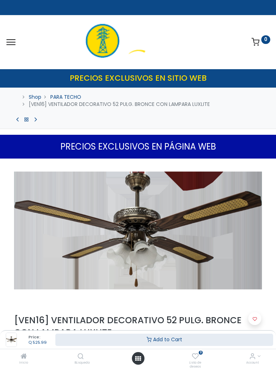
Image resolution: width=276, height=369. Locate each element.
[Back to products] (26, 120)
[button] (254, 318)
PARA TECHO (65, 97)
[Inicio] (23, 356)
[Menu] (11, 42)
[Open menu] (138, 358)
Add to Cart (167, 339)
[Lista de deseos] (195, 356)
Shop (35, 97)
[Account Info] (252, 356)
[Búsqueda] (80, 356)
